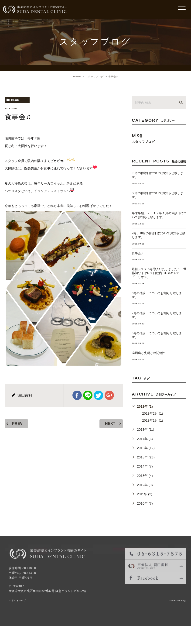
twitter (98, 395)
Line (87, 395)
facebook (77, 395)
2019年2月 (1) (152, 413)
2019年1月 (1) (152, 420)
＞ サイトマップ (17, 600)
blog (15, 100)
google (109, 395)
